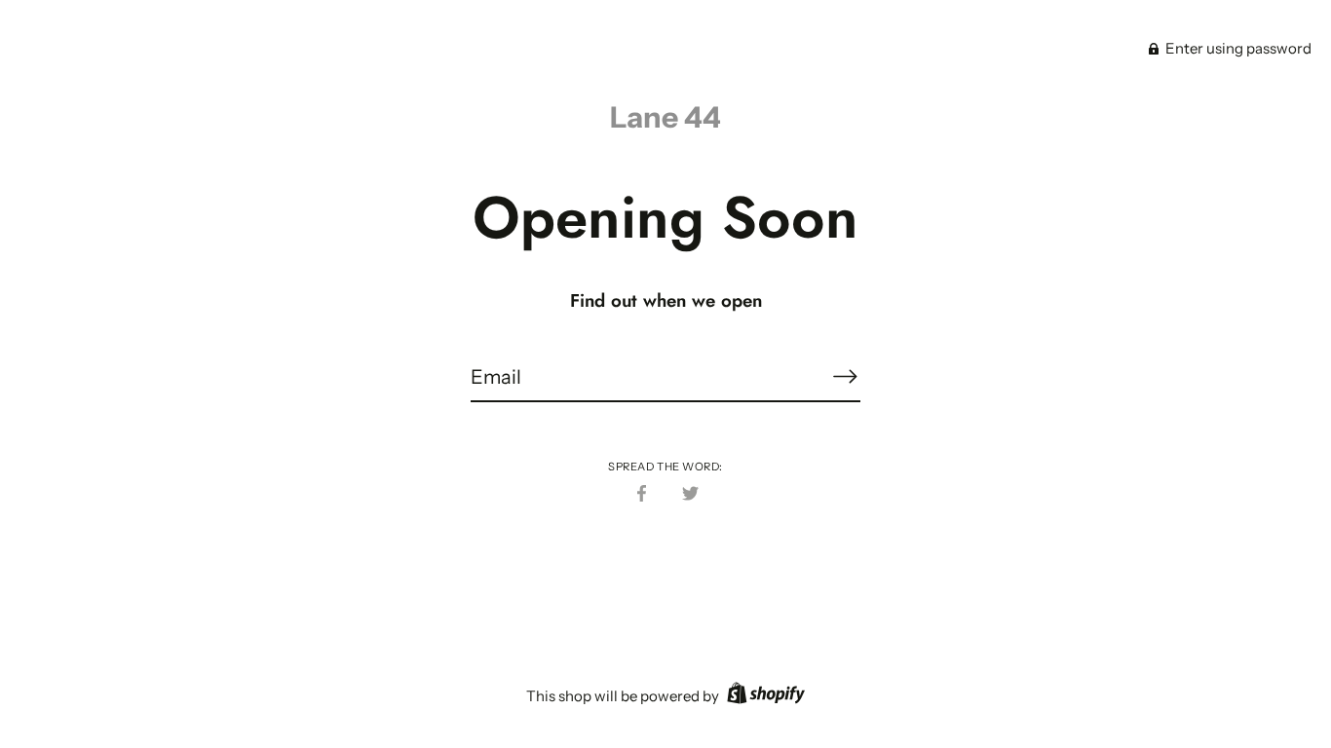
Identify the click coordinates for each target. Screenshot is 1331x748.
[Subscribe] (844, 376)
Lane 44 (665, 117)
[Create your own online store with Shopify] (763, 696)
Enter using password (1237, 48)
